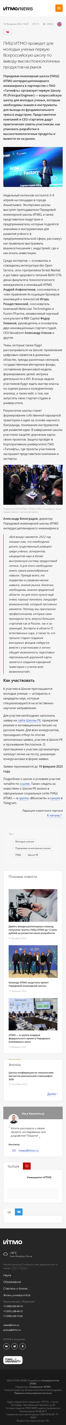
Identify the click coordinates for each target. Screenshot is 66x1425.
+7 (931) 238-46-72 (13, 1311)
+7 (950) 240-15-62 (13, 1316)
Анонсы (15, 1065)
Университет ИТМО (39, 1177)
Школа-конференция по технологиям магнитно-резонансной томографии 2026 (31, 1076)
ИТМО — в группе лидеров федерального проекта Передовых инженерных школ (29, 1038)
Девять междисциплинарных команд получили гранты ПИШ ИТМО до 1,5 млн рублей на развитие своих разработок (33, 930)
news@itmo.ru (29, 1150)
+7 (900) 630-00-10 (13, 1306)
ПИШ (18, 854)
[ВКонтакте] (7, 32)
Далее (51, 1094)
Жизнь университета (16, 1295)
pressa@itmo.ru (12, 1330)
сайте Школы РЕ (29, 720)
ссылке (25, 784)
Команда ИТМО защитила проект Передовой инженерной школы (29, 984)
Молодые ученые (24, 841)
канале (55, 798)
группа (24, 798)
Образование (12, 1282)
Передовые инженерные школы (32, 848)
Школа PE (33, 854)
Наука (7, 1275)
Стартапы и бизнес (15, 1288)
